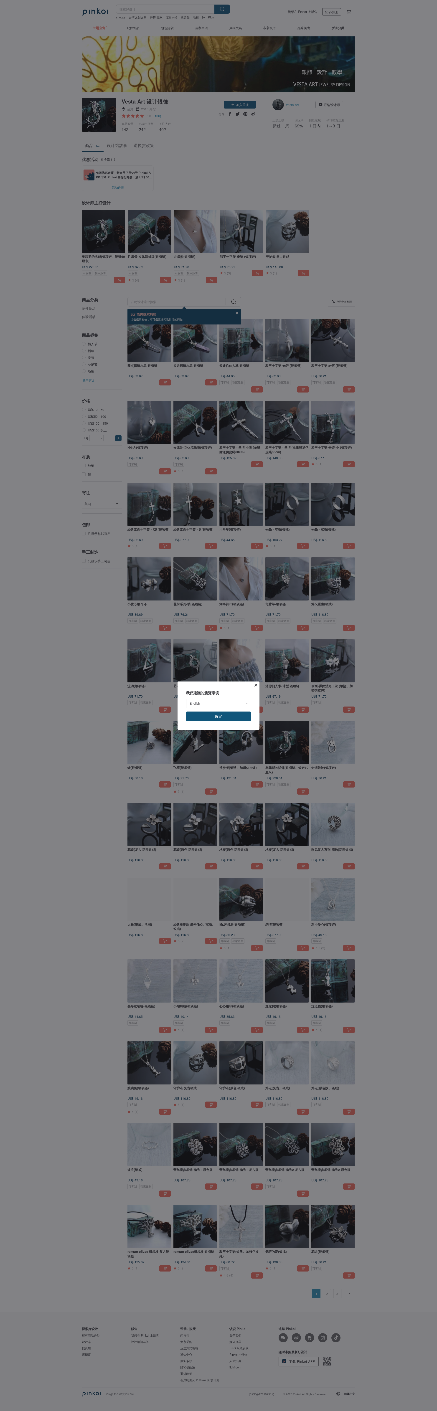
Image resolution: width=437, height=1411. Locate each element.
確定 (218, 716)
